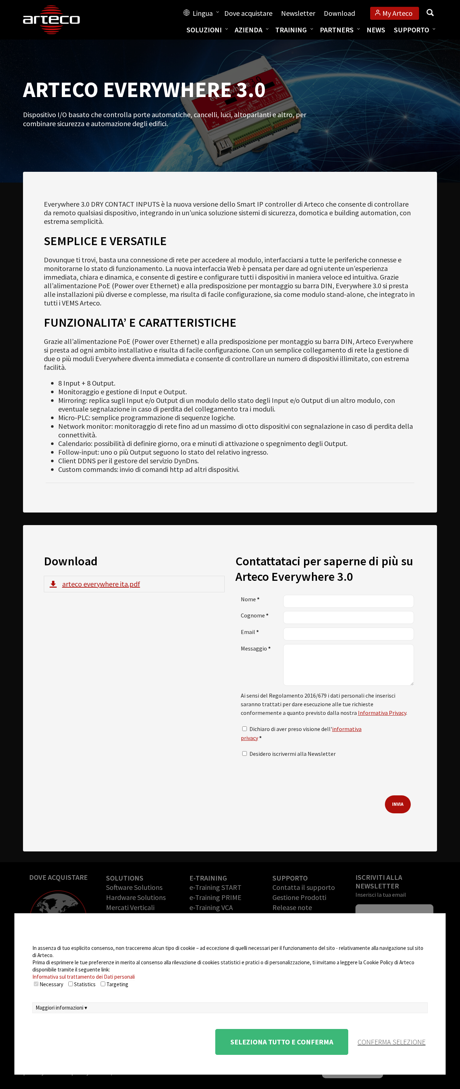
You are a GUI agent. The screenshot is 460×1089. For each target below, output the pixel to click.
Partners (337, 29)
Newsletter (298, 13)
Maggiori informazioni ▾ (61, 1007)
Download (339, 13)
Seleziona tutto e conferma (281, 1041)
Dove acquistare (248, 13)
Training (291, 29)
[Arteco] (59, 19)
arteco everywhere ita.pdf (101, 583)
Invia (398, 804)
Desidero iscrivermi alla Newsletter (292, 753)
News (376, 29)
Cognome (254, 615)
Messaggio (256, 648)
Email (250, 631)
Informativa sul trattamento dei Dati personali (83, 976)
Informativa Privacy (382, 712)
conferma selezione (392, 1041)
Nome (250, 599)
